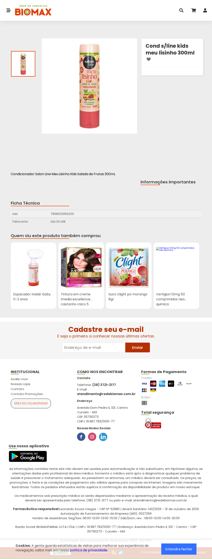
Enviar (137, 347)
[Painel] (205, 11)
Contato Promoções (27, 394)
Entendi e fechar (178, 549)
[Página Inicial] (31, 10)
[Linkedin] (103, 437)
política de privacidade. (89, 550)
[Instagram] (92, 437)
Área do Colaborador (31, 403)
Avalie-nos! (19, 379)
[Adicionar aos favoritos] (149, 59)
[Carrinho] (193, 11)
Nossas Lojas (20, 384)
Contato (17, 389)
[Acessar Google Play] (28, 457)
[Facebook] (81, 437)
